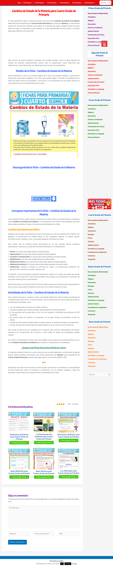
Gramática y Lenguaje (96, 42)
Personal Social (94, 45)
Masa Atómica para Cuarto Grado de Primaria (43, 472)
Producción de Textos (96, 35)
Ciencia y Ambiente (95, 28)
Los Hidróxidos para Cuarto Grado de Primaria (68, 472)
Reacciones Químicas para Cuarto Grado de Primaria (68, 435)
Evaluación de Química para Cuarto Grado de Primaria (19, 436)
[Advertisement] (44, 46)
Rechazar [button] (67, 563)
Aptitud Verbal (93, 31)
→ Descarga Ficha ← (19, 443)
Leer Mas (74, 563)
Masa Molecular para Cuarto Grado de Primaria (19, 472)
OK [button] (62, 563)
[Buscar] (110, 2)
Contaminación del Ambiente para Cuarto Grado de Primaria (44, 436)
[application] (32, 2)
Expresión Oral (93, 38)
